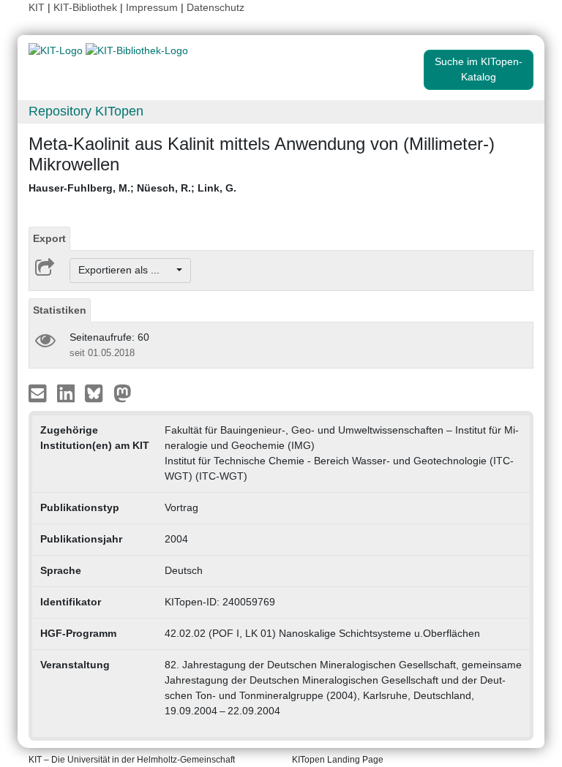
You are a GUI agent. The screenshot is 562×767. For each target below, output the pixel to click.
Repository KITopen (86, 111)
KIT (37, 7)
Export (49, 238)
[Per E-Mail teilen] (39, 392)
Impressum (152, 7)
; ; (132, 188)
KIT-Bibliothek (86, 7)
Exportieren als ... (126, 270)
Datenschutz (215, 7)
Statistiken (59, 310)
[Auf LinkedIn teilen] (68, 392)
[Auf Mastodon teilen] (122, 392)
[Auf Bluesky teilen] (97, 392)
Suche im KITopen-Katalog (478, 69)
